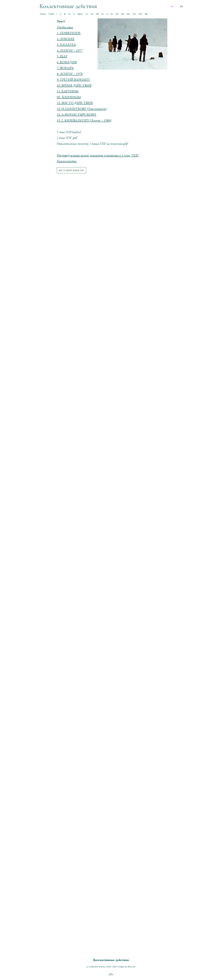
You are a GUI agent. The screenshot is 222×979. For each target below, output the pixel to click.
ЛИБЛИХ (67, 39)
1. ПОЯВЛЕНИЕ (69, 33)
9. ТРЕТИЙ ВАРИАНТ (73, 79)
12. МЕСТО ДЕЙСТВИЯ (75, 103)
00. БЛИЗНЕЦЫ (69, 97)
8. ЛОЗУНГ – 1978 (70, 74)
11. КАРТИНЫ (67, 91)
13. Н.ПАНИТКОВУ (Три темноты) (82, 108)
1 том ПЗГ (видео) (69, 132)
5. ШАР (62, 56)
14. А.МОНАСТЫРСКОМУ (77, 114)
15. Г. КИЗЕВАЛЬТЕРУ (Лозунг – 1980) (84, 120)
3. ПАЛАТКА (66, 44)
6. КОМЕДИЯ (67, 62)
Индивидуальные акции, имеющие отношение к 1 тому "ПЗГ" (98, 155)
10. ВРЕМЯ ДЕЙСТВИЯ (74, 85)
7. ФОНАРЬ (65, 68)
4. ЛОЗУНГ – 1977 (70, 50)
